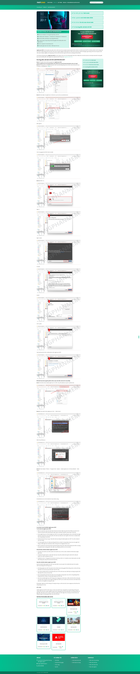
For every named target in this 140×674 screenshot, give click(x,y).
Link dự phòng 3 (96, 41)
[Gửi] (102, 2)
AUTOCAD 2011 (58, 643)
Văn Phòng (49, 2)
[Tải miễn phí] (41, 2)
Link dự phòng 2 (87, 41)
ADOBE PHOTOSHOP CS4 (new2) (43, 602)
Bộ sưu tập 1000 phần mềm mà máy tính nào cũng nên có (87, 45)
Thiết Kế (55, 2)
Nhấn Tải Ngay (88, 37)
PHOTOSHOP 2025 (73, 609)
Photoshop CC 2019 (43, 643)
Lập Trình (60, 2)
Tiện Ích (64, 2)
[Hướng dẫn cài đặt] (138, 336)
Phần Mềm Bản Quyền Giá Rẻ (73, 2)
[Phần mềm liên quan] (138, 337)
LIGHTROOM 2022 (43, 627)
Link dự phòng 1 (79, 41)
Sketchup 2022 (73, 627)
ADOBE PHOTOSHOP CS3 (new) (58, 602)
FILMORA (58, 627)
